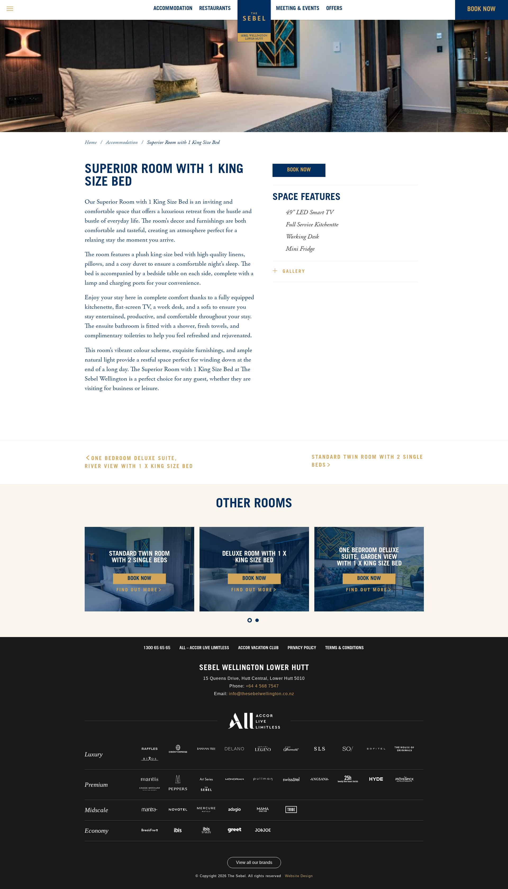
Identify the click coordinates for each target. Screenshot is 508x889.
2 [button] (96, 136)
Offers (334, 9)
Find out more (137, 590)
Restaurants (215, 9)
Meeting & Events (297, 9)
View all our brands (254, 862)
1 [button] (88, 136)
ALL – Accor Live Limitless (204, 648)
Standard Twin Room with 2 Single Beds (367, 461)
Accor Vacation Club (258, 648)
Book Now (299, 170)
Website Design (299, 876)
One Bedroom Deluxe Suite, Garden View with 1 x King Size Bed (369, 557)
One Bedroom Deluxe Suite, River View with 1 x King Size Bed (139, 463)
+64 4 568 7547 (262, 686)
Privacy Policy (302, 648)
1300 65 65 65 (156, 648)
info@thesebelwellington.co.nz (261, 693)
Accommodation (172, 9)
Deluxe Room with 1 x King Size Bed (254, 557)
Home (91, 142)
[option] (254, 66)
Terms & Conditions (344, 648)
